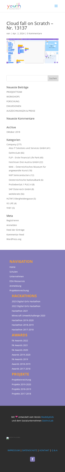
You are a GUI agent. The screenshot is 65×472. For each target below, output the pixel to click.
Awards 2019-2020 (21, 354)
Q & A (54, 450)
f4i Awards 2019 (20, 359)
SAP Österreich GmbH (20, 189)
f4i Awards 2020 (20, 350)
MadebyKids (47, 417)
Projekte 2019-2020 (21, 384)
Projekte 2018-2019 (21, 389)
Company (11, 144)
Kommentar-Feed (15, 234)
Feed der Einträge (15, 229)
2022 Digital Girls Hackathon (26, 306)
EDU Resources (17, 281)
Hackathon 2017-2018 (23, 329)
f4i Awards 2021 (20, 345)
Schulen (14, 271)
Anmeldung (15, 285)
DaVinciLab (14, 152)
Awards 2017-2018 (21, 368)
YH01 (9, 207)
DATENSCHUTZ (29, 450)
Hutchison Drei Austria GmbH (24, 162)
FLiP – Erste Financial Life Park (24, 157)
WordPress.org (13, 239)
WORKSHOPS (13, 96)
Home (12, 267)
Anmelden (11, 225)
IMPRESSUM (14, 450)
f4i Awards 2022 (20, 340)
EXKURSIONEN (13, 106)
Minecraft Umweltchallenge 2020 (28, 315)
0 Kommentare (34, 33)
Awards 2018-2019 (21, 364)
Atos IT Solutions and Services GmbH (27, 148)
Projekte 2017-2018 (21, 393)
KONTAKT (44, 450)
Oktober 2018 (13, 131)
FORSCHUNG (12, 101)
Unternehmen (17, 276)
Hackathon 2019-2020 (23, 320)
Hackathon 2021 (20, 310)
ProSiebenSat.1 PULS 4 (20, 184)
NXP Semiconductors (19, 175)
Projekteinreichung (19, 290)
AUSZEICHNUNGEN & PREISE (20, 110)
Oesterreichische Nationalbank (24, 179)
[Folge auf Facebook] (32, 459)
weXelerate (14, 193)
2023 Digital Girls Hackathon (26, 301)
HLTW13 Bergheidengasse (19, 198)
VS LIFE (9, 203)
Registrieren (12, 220)
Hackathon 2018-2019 (23, 324)
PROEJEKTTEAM (14, 91)
